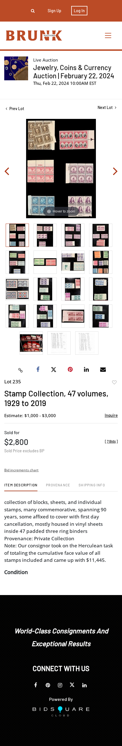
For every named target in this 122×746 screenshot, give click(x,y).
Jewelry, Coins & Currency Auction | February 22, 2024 (73, 71)
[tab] (20, 487)
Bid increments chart (21, 470)
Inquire (111, 415)
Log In (79, 10)
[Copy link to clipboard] (20, 369)
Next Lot (105, 107)
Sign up (54, 10)
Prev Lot (16, 108)
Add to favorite (114, 382)
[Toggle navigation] (108, 35)
